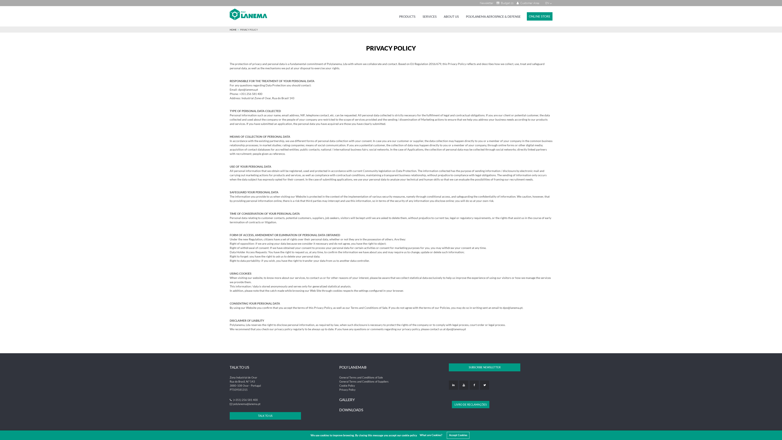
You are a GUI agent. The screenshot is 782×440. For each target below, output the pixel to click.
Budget (507, 3)
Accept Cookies (458, 435)
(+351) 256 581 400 (245, 400)
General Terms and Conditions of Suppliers (364, 381)
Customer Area (529, 3)
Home (233, 29)
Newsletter (486, 3)
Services (430, 16)
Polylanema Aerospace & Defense (493, 16)
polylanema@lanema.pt (246, 404)
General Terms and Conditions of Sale (361, 377)
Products (407, 16)
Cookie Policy (347, 385)
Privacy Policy (347, 389)
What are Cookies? (431, 435)
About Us (451, 16)
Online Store (539, 16)
